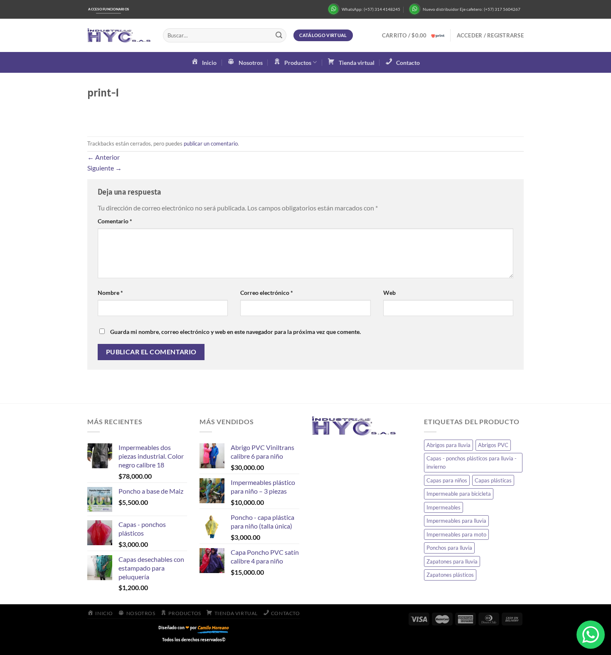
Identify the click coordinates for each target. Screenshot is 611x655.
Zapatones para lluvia (452, 561)
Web (389, 292)
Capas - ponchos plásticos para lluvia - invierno (471, 462)
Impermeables (443, 507)
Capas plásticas (493, 480)
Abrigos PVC (493, 445)
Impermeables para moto (456, 534)
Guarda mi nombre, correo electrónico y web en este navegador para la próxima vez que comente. (235, 331)
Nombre (110, 292)
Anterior (103, 157)
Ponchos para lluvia (449, 547)
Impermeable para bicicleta (458, 493)
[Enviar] (279, 35)
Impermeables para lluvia (456, 520)
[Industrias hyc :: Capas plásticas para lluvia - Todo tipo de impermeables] (118, 35)
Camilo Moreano (213, 627)
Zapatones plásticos (450, 574)
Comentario (115, 221)
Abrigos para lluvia (448, 445)
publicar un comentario (211, 143)
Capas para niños (446, 480)
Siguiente (104, 168)
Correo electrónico (266, 292)
